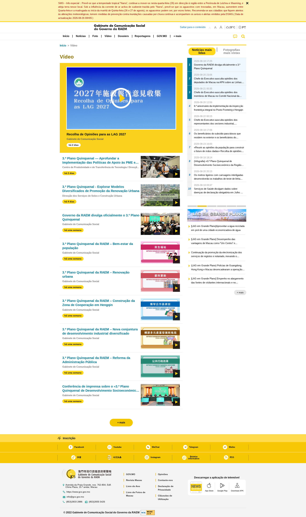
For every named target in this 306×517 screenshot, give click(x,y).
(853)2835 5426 (97, 502)
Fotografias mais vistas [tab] (231, 51)
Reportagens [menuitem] (142, 36)
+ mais (240, 292)
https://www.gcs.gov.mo (78, 492)
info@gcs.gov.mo (75, 497)
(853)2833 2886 (74, 502)
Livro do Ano (133, 486)
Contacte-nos (165, 480)
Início (63, 45)
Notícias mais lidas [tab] (202, 51)
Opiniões (163, 474)
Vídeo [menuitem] (108, 36)
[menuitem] (80, 36)
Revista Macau (134, 480)
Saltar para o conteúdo (193, 27)
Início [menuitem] (66, 36)
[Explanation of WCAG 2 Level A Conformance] (148, 512)
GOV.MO (130, 474)
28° (232, 27)
